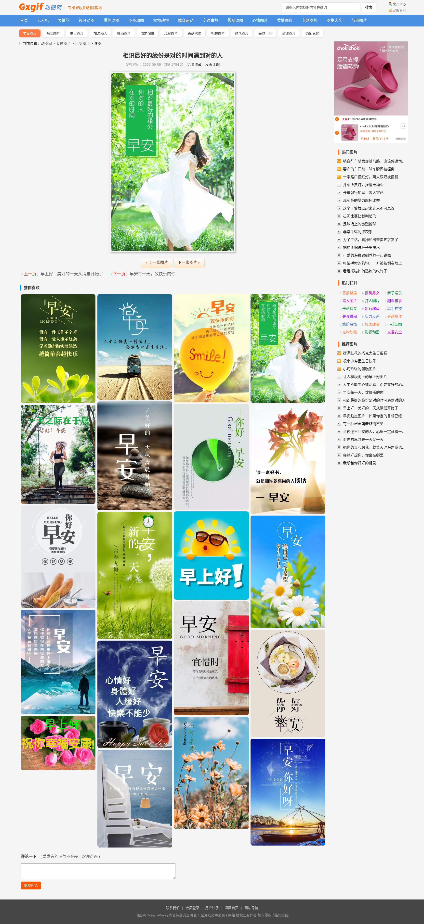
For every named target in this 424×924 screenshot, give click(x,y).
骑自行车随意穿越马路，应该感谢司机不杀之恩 (375, 161)
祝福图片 (218, 33)
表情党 (64, 20)
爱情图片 (285, 20)
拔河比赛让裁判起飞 (359, 216)
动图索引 (399, 10)
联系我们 (173, 908)
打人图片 (372, 301)
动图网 (46, 43)
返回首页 (231, 908)
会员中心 (399, 4)
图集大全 (334, 20)
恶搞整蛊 (349, 293)
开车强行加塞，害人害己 (363, 192)
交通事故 (210, 20)
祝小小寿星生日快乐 (359, 361)
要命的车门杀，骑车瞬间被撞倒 (369, 169)
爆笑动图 (111, 20)
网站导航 (251, 908)
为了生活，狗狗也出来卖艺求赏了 (370, 240)
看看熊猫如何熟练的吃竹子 (365, 271)
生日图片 (77, 33)
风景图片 (171, 33)
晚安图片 (53, 33)
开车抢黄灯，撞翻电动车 (363, 185)
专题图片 (310, 20)
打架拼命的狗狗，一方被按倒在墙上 (372, 263)
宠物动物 (161, 20)
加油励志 (100, 33)
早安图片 (30, 33)
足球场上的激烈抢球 (359, 224)
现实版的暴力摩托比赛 (361, 200)
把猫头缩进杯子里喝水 (361, 247)
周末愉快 (147, 33)
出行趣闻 (372, 308)
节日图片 (359, 20)
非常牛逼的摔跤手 (357, 232)
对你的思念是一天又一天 (363, 439)
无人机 (43, 20)
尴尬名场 (349, 324)
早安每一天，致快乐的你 (152, 274)
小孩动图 (136, 20)
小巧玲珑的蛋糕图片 (359, 369)
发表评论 (212, 64)
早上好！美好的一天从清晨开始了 (71, 274)
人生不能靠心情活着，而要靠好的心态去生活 (375, 384)
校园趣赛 (372, 324)
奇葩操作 (394, 316)
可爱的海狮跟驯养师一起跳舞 (367, 255)
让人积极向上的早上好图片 (365, 377)
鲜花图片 (242, 33)
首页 (24, 20)
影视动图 (235, 20)
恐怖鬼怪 (312, 33)
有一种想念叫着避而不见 (363, 424)
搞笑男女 (372, 293)
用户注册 (212, 908)
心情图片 (260, 20)
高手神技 (394, 308)
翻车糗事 (394, 301)
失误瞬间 (349, 316)
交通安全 (394, 332)
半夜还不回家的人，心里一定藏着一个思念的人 (375, 432)
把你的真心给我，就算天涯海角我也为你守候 (375, 447)
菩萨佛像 (194, 33)
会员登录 (192, 908)
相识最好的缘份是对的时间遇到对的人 (374, 400)
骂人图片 (349, 301)
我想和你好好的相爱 (359, 463)
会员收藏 (194, 64)
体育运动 (186, 20)
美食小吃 (265, 33)
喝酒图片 (124, 33)
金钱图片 (289, 33)
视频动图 (86, 20)
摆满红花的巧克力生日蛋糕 (365, 353)
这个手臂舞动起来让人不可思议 (369, 208)
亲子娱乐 (394, 293)
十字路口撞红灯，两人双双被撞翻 (370, 177)
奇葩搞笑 (349, 308)
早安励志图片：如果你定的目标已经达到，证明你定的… (375, 416)
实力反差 (372, 316)
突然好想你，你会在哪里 (363, 455)
